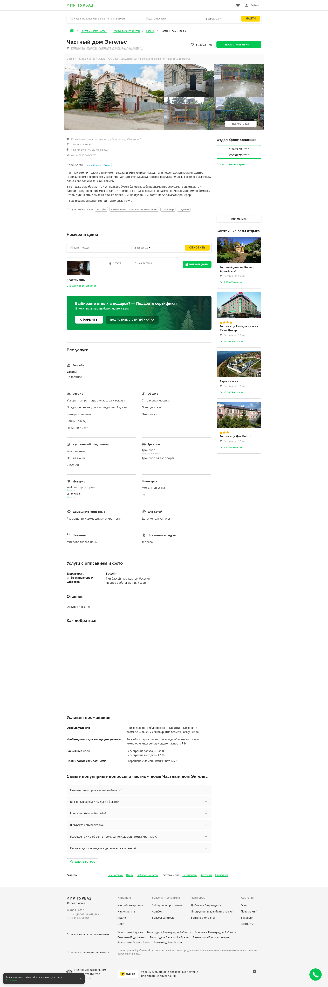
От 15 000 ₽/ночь (230, 392)
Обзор (70, 58)
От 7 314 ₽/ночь (229, 447)
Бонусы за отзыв (163, 917)
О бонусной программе (167, 905)
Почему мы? (249, 911)
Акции (122, 917)
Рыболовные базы (147, 875)
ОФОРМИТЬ (89, 319)
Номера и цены (86, 58)
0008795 (85, 978)
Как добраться (128, 58)
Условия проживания (152, 58)
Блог (121, 923)
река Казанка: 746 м (98, 165)
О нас (244, 905)
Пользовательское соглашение (88, 934)
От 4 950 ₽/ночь (229, 282)
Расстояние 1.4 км (234, 276)
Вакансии (247, 917)
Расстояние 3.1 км (234, 386)
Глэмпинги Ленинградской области (215, 932)
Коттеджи (206, 875)
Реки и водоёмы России (168, 942)
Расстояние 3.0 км (234, 335)
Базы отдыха (115, 875)
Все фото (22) (241, 123)
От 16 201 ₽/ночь (230, 341)
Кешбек (157, 911)
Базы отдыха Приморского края (211, 937)
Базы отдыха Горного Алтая (134, 942)
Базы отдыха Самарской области (169, 937)
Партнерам (198, 897)
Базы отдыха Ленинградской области (169, 932)
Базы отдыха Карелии (130, 932)
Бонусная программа (166, 897)
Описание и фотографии (81, 285)
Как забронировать (131, 905)
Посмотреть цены (237, 44)
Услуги (102, 58)
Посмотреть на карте (231, 164)
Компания (247, 897)
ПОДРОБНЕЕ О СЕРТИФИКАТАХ (132, 319)
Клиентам (124, 897)
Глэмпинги (221, 875)
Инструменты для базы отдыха (212, 911)
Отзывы (113, 58)
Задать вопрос (85, 861)
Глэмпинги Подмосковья (132, 937)
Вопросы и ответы (179, 58)
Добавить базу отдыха (206, 905)
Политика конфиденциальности (88, 952)
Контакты (247, 923)
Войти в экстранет (203, 917)
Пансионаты (189, 875)
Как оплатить (126, 911)
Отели (129, 875)
